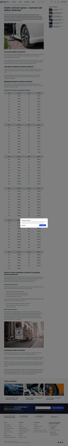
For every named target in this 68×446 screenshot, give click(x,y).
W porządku (43, 225)
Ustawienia (23, 225)
